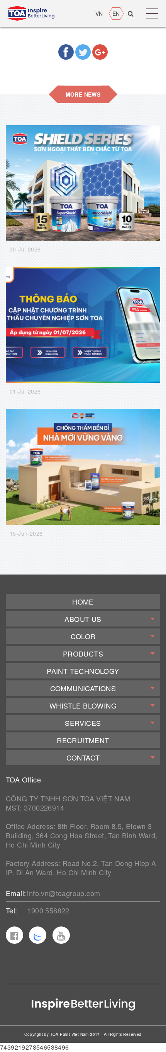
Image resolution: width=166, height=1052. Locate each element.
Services (83, 723)
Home (83, 601)
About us (82, 619)
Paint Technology (83, 671)
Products (83, 653)
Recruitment (83, 740)
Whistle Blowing (83, 705)
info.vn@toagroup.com (63, 893)
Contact (83, 757)
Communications (83, 688)
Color (83, 636)
